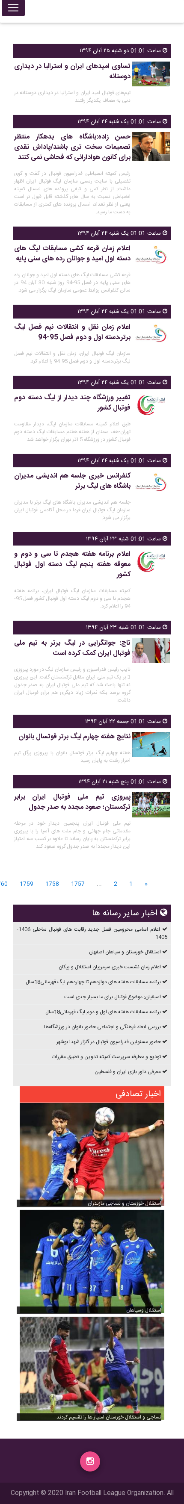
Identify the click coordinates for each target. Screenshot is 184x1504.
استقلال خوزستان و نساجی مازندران (124, 1203)
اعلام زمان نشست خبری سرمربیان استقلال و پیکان (110, 967)
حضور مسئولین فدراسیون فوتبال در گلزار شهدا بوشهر (108, 1042)
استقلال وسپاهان (143, 1310)
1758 (52, 884)
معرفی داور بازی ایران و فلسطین (128, 1072)
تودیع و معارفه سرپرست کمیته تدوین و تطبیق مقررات (106, 1057)
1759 (26, 884)
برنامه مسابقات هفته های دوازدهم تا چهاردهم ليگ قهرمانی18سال (93, 982)
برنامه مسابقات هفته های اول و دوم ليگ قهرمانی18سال (103, 1012)
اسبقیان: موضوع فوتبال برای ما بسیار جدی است (112, 997)
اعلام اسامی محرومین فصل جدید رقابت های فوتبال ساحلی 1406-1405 (92, 933)
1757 (78, 884)
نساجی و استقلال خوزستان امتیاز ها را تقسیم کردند (108, 1417)
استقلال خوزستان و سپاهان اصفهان (125, 952)
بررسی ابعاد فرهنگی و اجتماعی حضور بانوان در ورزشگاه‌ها (102, 1027)
